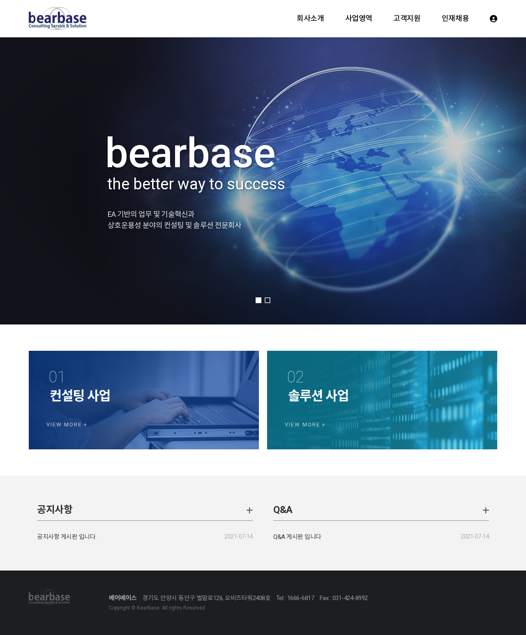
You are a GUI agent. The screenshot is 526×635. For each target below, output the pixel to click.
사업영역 (358, 18)
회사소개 (310, 18)
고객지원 (406, 18)
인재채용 (455, 18)
